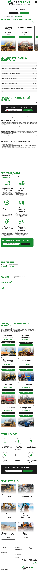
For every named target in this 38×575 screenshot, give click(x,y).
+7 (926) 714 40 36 (19, 9)
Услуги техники (10, 16)
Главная (5, 16)
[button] (24, 13)
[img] (35, 102)
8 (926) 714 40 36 (29, 560)
